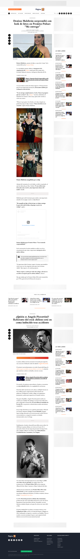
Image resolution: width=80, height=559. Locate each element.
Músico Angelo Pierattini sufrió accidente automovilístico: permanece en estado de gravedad (37, 378)
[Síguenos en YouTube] (66, 13)
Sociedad (43, 13)
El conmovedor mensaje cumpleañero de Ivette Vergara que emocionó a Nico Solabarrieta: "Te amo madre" (57, 301)
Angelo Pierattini (43, 363)
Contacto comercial (38, 541)
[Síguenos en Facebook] (64, 13)
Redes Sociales (36, 13)
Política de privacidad (12, 551)
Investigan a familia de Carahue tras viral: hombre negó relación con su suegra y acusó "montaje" (60, 105)
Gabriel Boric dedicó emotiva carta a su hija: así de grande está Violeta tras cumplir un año (60, 114)
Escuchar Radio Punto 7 (14, 9)
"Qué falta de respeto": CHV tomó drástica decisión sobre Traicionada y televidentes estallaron (60, 58)
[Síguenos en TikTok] (68, 13)
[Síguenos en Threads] (71, 13)
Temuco (59, 542)
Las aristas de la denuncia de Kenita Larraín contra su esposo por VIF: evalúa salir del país (60, 67)
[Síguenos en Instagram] (62, 13)
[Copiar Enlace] (9, 41)
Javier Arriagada (35, 325)
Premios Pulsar (30, 65)
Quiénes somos (37, 538)
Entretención (28, 13)
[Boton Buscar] (55, 13)
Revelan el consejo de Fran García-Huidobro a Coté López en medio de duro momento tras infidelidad (60, 86)
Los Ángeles (59, 541)
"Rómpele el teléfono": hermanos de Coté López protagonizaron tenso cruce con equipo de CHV (60, 95)
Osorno (59, 545)
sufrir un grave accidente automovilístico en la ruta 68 (29, 369)
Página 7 (32, 94)
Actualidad (20, 13)
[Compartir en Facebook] (9, 35)
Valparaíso (59, 538)
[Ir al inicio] (9, 13)
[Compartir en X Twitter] (9, 38)
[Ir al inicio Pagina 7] (40, 9)
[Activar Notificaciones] (57, 13)
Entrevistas (13, 13)
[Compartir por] (9, 43)
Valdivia (59, 544)
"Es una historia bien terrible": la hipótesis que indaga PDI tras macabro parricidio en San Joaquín (60, 77)
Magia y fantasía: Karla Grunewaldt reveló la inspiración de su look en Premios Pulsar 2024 (37, 80)
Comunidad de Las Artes (26, 495)
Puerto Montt (60, 547)
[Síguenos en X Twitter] (59, 13)
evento (27, 70)
